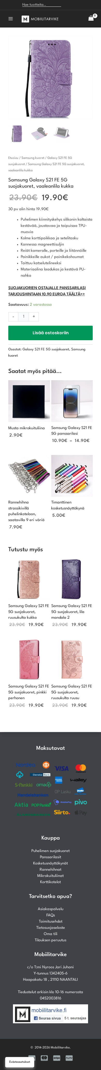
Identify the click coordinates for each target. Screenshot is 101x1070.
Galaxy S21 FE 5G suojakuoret (46, 349)
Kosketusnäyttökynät (50, 863)
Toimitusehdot (50, 922)
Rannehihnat (50, 870)
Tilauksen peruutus (50, 940)
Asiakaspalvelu (50, 909)
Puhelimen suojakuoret (50, 851)
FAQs (50, 915)
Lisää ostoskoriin (51, 333)
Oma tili (50, 934)
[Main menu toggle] (10, 18)
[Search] (68, 5)
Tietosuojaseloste (50, 928)
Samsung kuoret (32, 158)
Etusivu (13, 158)
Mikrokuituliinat (50, 876)
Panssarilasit (50, 857)
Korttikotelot (50, 882)
